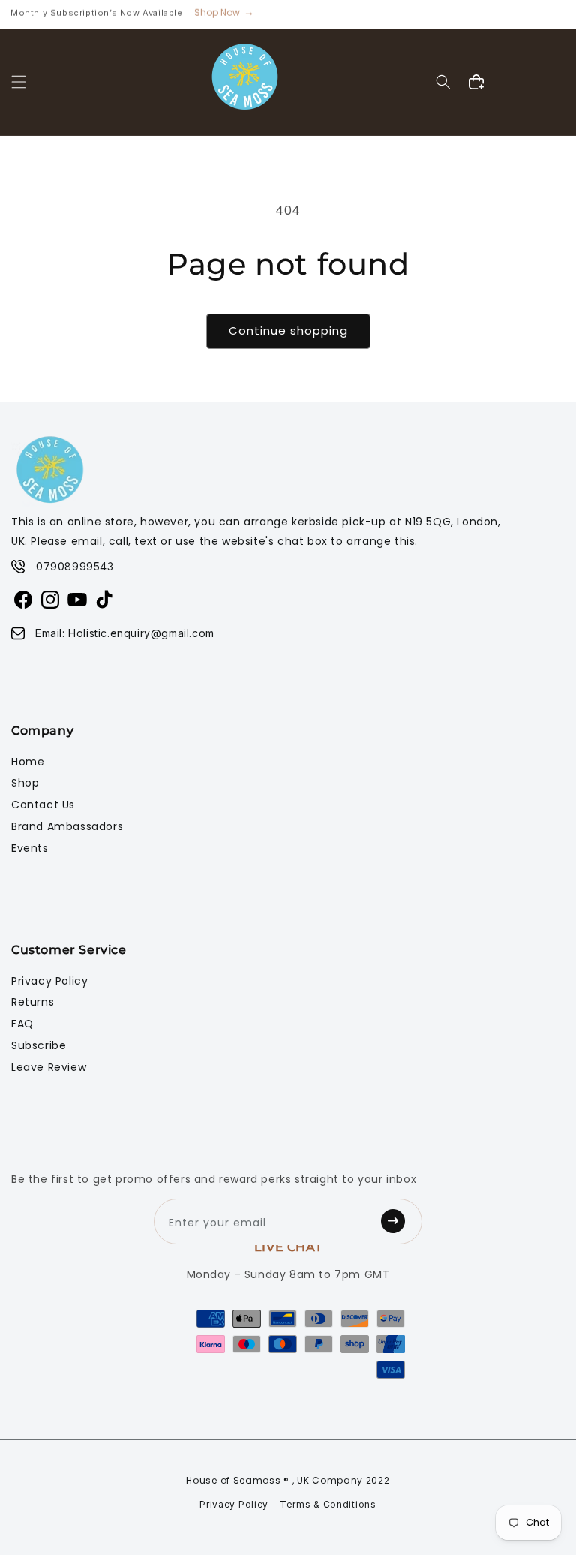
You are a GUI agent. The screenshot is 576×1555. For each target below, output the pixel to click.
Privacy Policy (49, 980)
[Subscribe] (397, 1221)
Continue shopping (288, 330)
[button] (18, 81)
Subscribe (38, 1045)
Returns (32, 1001)
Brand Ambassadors (67, 826)
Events (30, 848)
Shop (25, 782)
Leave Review (48, 1067)
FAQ (22, 1023)
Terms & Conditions (328, 1504)
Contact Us (43, 804)
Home (27, 761)
